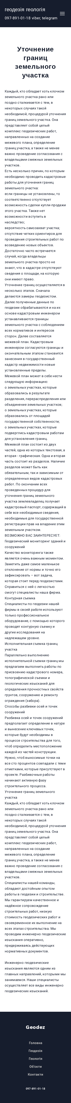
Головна (35, 1043)
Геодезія (35, 1051)
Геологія (35, 1059)
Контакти (35, 1074)
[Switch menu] (62, 14)
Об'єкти (35, 1067)
